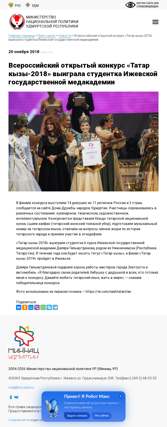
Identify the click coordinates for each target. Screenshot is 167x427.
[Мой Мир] (30, 307)
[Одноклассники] (24, 307)
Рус (18, 6)
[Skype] (49, 307)
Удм (35, 6)
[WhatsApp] (43, 307)
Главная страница (21, 35)
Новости (64, 35)
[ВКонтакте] (18, 307)
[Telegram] (55, 307)
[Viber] (37, 307)
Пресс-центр (46, 35)
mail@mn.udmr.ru (21, 387)
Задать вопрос (77, 415)
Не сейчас (102, 415)
